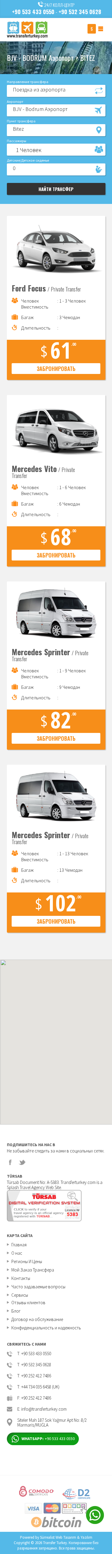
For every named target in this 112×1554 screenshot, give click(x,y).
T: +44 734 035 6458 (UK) (38, 1387)
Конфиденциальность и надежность (46, 1327)
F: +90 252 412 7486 (34, 1398)
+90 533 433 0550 (33, 12)
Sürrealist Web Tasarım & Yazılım (66, 1537)
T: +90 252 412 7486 (34, 1376)
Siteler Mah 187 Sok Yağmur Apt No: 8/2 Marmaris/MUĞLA (52, 1422)
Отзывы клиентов (28, 1302)
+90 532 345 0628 (80, 12)
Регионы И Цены (26, 1261)
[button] (56, 90)
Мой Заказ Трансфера (32, 1270)
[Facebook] (10, 1162)
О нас (16, 1253)
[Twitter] (22, 1162)
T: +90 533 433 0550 (34, 1353)
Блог (16, 1311)
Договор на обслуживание (37, 1319)
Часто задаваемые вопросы (38, 1286)
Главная (19, 1244)
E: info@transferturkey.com (42, 1409)
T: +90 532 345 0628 (34, 1364)
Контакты (20, 1278)
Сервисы (19, 1295)
